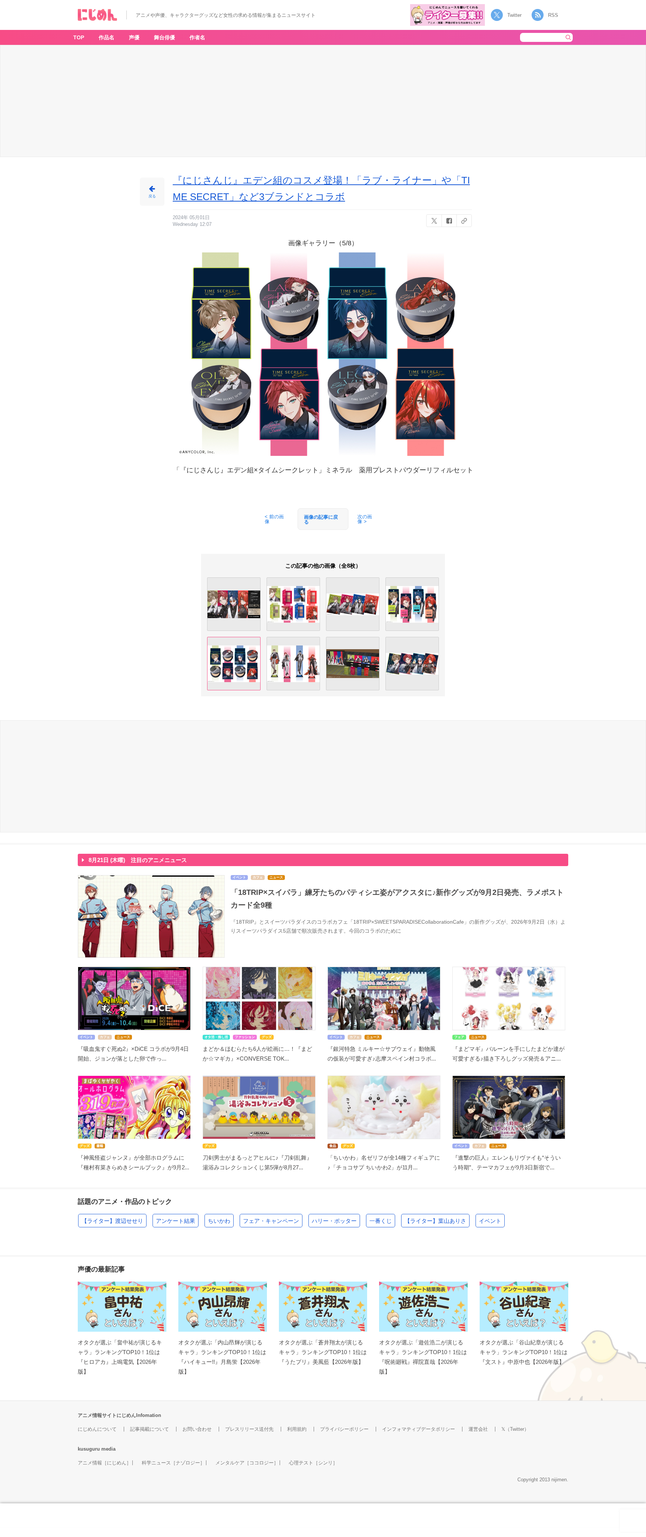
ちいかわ (219, 1221)
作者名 (197, 37)
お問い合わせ (197, 1429)
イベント (490, 1221)
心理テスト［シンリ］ (313, 1463)
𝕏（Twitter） (515, 1429)
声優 (134, 37)
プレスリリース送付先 (249, 1429)
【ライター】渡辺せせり (112, 1221)
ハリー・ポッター (334, 1221)
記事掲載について (149, 1429)
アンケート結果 (175, 1221)
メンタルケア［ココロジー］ (247, 1463)
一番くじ (380, 1221)
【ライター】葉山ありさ (435, 1221)
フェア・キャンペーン (271, 1221)
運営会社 (478, 1429)
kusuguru (89, 1449)
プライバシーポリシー (344, 1429)
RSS (553, 15)
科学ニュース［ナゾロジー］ (173, 1463)
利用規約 (297, 1429)
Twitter (514, 15)
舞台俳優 (164, 37)
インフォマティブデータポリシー (418, 1429)
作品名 (106, 37)
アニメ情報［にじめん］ (104, 1463)
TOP (78, 37)
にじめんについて (97, 1429)
